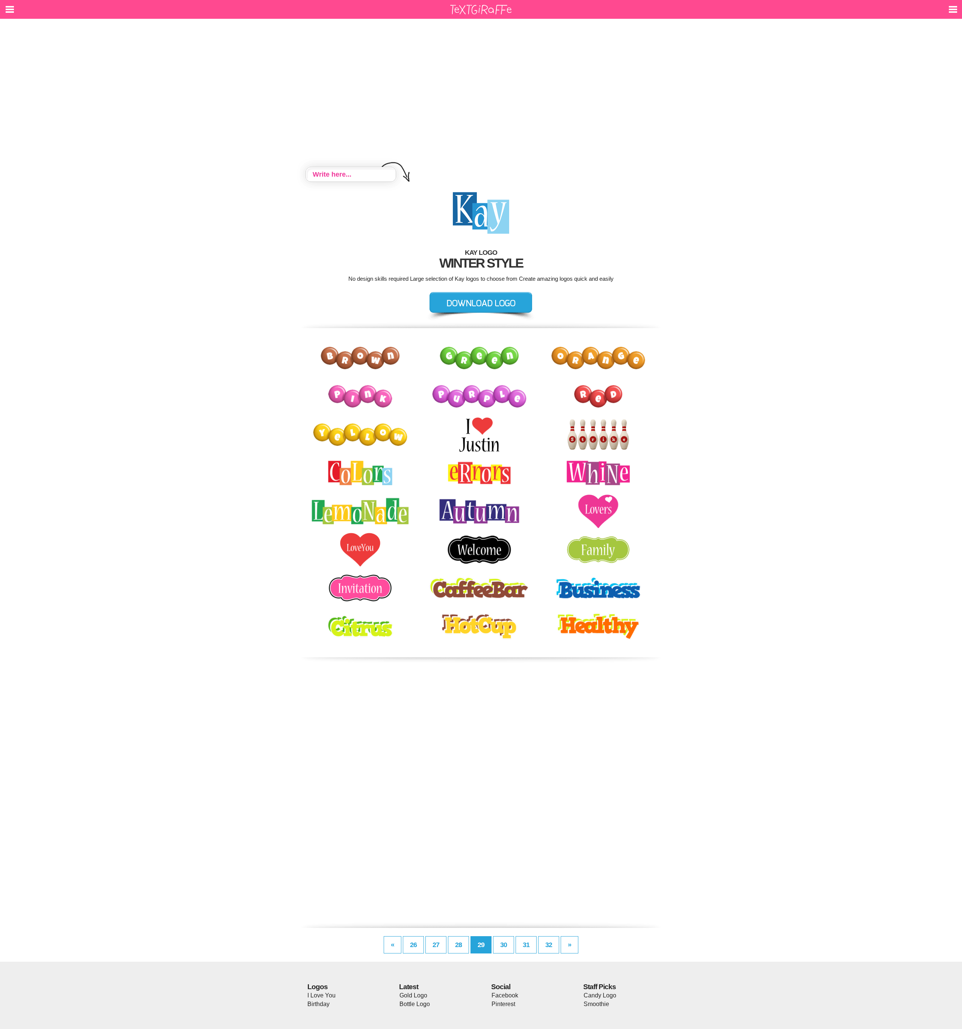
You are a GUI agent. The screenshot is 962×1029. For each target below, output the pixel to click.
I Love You (321, 995)
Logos (317, 987)
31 (526, 945)
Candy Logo (600, 995)
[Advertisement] (481, 94)
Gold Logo (413, 995)
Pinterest (503, 1004)
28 (458, 945)
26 (413, 945)
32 (548, 945)
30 (503, 945)
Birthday (318, 1004)
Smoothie (596, 1004)
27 (436, 945)
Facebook (505, 995)
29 (481, 945)
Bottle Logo (414, 1004)
